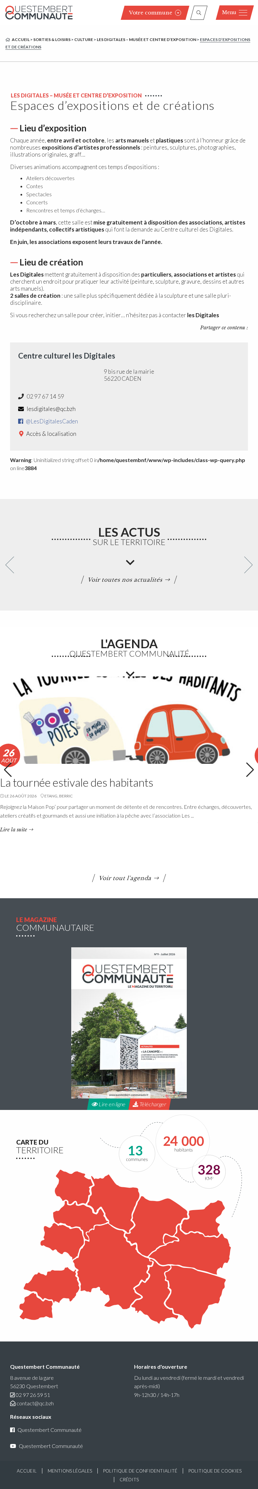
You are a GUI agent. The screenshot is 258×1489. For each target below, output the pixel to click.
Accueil (21, 39)
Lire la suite (13, 830)
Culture (83, 39)
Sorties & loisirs (52, 39)
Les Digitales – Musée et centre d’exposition (146, 39)
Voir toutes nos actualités (125, 579)
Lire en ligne (111, 1104)
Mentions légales (70, 1471)
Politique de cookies (215, 1471)
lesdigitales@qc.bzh (51, 408)
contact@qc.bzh (35, 1403)
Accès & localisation (50, 433)
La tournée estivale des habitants (76, 782)
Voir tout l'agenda (125, 878)
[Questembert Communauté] (39, 12)
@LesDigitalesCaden (51, 421)
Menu (229, 12)
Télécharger (152, 1104)
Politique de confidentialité (140, 1471)
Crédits (129, 1479)
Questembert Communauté (49, 1429)
